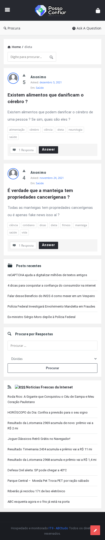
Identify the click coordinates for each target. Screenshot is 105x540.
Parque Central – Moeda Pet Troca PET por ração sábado (48, 480)
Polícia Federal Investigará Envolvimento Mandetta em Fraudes (51, 306)
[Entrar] (98, 10)
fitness (66, 225)
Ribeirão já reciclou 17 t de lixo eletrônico (36, 491)
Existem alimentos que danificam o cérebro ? (46, 98)
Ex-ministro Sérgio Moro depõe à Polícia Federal (41, 317)
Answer (48, 149)
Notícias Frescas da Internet (49, 387)
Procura (14, 28)
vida (24, 232)
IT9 (51, 528)
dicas (43, 225)
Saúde (40, 87)
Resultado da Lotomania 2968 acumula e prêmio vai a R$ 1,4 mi (52, 460)
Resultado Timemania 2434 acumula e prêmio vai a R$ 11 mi (50, 449)
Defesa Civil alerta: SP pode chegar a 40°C (37, 470)
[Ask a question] (95, 530)
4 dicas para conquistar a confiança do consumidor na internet (52, 285)
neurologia (75, 129)
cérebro (34, 129)
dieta (60, 129)
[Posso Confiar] (53, 10)
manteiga (81, 225)
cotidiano (29, 225)
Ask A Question (89, 28)
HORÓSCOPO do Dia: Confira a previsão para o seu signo (48, 412)
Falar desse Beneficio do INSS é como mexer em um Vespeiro (51, 296)
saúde (13, 137)
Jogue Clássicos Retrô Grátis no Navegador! (39, 439)
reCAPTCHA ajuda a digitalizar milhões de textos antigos (47, 275)
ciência (48, 129)
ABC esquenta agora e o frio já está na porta (39, 501)
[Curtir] (24, 75)
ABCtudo (62, 528)
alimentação (17, 129)
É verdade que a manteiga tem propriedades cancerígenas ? (41, 194)
